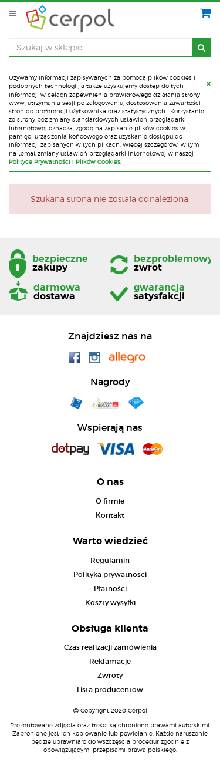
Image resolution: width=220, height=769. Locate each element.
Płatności (110, 588)
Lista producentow (110, 689)
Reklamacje (110, 661)
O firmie (110, 501)
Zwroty (110, 675)
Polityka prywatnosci (110, 574)
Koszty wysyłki (110, 602)
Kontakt (110, 515)
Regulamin (110, 560)
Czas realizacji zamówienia (110, 647)
